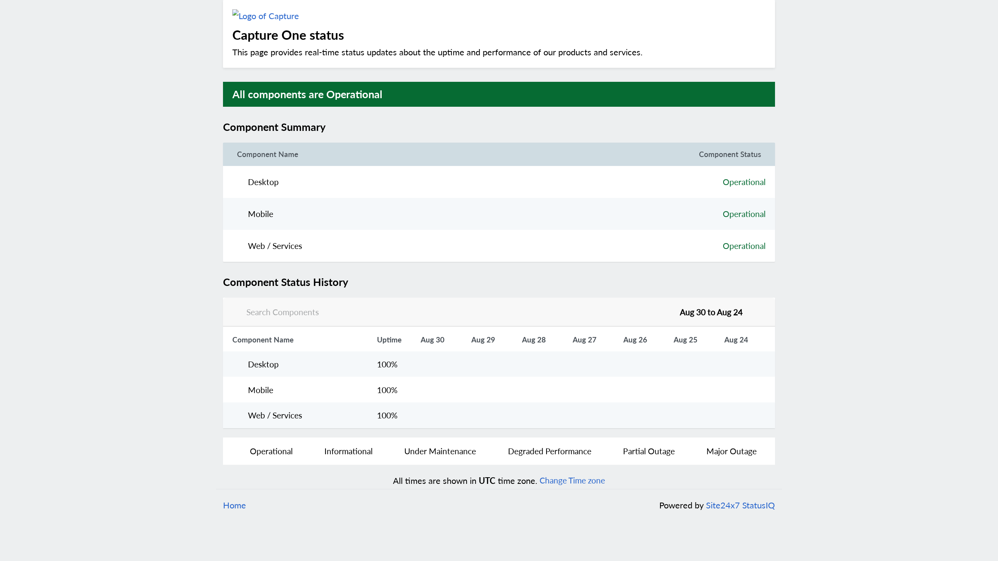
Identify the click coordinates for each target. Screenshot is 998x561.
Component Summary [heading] (274, 127)
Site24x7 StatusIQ (739, 505)
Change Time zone (572, 480)
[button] (340, 127)
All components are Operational (307, 94)
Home (234, 505)
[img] (331, 127)
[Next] (756, 312)
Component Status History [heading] (285, 282)
